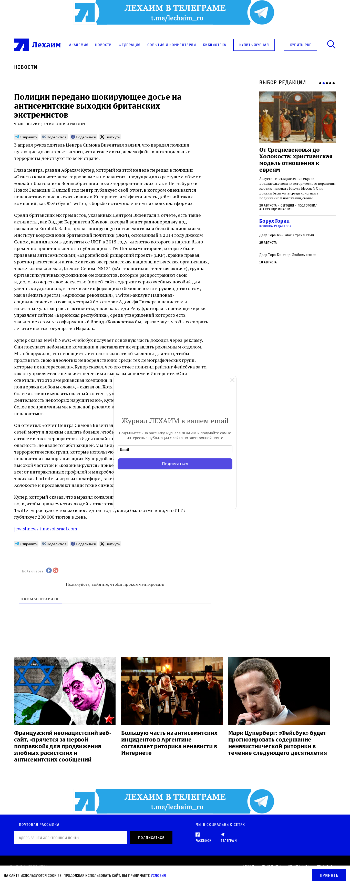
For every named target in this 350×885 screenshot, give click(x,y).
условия (158, 875)
